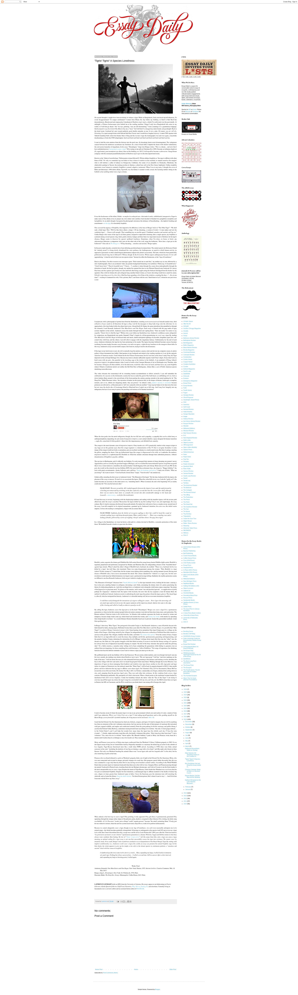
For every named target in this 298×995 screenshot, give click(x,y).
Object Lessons (188, 442)
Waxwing (186, 526)
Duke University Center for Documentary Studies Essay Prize (192, 640)
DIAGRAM (140, 889)
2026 (185, 689)
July (186, 735)
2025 (185, 692)
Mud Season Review (189, 433)
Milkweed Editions (189, 428)
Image (185, 416)
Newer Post (98, 969)
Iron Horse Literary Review (191, 421)
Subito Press (187, 606)
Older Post (172, 969)
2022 (185, 700)
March (187, 746)
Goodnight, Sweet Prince (191, 400)
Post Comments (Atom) (110, 973)
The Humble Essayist (190, 675)
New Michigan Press (189, 581)
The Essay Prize (188, 665)
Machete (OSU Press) (190, 572)
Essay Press (187, 383)
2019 (185, 708)
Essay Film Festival (189, 644)
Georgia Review (188, 395)
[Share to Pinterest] (130, 901)
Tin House (186, 511)
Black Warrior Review (190, 347)
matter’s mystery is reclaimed (162, 383)
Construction (187, 357)
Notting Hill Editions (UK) (191, 586)
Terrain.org (186, 480)
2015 (185, 719)
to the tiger (107, 223)
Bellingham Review (189, 340)
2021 (185, 703)
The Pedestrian (188, 497)
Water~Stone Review (190, 523)
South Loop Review (189, 476)
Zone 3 (185, 535)
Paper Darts (187, 457)
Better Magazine (188, 345)
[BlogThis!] (124, 901)
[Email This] (121, 901)
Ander (194, 109)
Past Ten (186, 459)
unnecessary (111, 495)
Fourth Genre (187, 390)
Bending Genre (188, 631)
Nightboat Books (188, 583)
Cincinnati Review (189, 352)
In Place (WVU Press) (190, 570)
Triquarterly (187, 516)
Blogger (157, 989)
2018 (185, 711)
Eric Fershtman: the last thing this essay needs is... (193, 765)
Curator (185, 366)
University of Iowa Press (190, 615)
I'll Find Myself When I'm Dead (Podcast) (190, 647)
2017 (185, 714)
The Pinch (186, 499)
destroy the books (154, 616)
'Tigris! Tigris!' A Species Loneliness (192, 760)
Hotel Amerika (187, 412)
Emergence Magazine (190, 381)
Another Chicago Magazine (192, 328)
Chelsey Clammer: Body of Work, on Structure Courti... (192, 771)
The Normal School (189, 492)
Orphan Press (187, 449)
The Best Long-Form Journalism (189, 662)
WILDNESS (187, 530)
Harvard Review (188, 409)
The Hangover (115, 243)
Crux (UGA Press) (189, 560)
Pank (185, 454)
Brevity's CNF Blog (189, 634)
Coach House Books (189, 556)
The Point (186, 502)
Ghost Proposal (188, 397)
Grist (184, 402)
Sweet (185, 478)
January (188, 789)
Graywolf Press (188, 567)
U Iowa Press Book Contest (192, 613)
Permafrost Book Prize (190, 595)
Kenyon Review (188, 423)
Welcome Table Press (190, 528)
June (187, 738)
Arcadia (185, 331)
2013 (185, 795)
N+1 (184, 435)
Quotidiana (186, 659)
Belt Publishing (188, 553)
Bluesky (187, 111)
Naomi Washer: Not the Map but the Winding (192, 776)
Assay (185, 335)
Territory (185, 483)
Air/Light (186, 326)
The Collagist (187, 490)
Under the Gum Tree (189, 518)
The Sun (186, 509)
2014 (185, 793)
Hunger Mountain (188, 414)
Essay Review (187, 385)
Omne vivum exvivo (133, 837)
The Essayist (187, 667)
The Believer (187, 487)
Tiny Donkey (187, 514)
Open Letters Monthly (190, 447)
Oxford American (188, 452)
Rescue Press (187, 598)
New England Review (190, 438)
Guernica (186, 404)
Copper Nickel (187, 362)
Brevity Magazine (188, 350)
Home (136, 969)
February (188, 787)
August (187, 732)
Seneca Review (188, 471)
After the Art (187, 324)
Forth (185, 388)
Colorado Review (188, 355)
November (188, 724)
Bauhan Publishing (189, 551)
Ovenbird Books (188, 593)
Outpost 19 (186, 590)
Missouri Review (188, 431)
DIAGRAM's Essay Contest (191, 636)
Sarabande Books (189, 600)
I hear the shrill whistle (124, 776)
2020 (185, 706)
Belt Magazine (187, 343)
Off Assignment (188, 445)
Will (189, 109)
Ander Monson (186, 103)
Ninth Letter (187, 440)
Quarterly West (188, 466)
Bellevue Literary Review (191, 338)
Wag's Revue (136, 886)
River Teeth (187, 468)
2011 (185, 801)
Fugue (185, 393)
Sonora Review (188, 473)
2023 (185, 697)
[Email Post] (117, 901)
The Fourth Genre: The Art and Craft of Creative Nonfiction (191, 671)
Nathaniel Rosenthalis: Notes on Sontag (192, 749)
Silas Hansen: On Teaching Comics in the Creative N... (192, 754)
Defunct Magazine (189, 369)
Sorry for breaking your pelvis (146, 470)
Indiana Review (188, 419)
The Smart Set (187, 504)
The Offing (186, 495)
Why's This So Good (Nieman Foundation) (190, 679)
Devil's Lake (187, 371)
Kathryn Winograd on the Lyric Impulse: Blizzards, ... (193, 781)
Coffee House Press (189, 558)
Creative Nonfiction (189, 364)
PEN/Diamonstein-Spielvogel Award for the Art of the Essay (192, 654)
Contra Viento (187, 359)
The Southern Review (190, 507)
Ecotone (186, 378)
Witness (185, 533)
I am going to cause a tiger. (117, 149)
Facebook (195, 111)
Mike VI (151, 717)
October (188, 727)
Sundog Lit (144, 886)
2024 (185, 695)
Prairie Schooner (188, 464)
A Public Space (188, 321)
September (189, 730)
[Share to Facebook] (128, 901)
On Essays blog (188, 650)
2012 (185, 798)
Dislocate (186, 376)
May (186, 741)
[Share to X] (126, 901)
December (188, 722)
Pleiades (186, 461)
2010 (185, 804)
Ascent (185, 333)
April (187, 743)
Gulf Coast (186, 407)
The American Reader (190, 485)
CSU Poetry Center (189, 563)
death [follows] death (130, 582)
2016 (185, 716)
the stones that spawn (147, 635)
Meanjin (185, 426)
